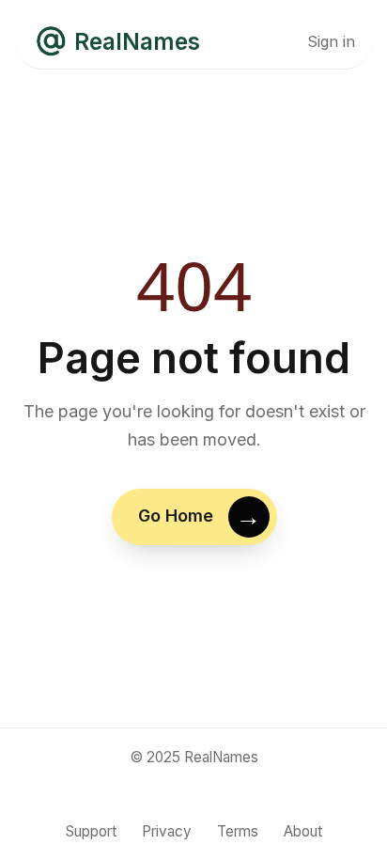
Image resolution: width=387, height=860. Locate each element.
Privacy (167, 831)
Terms (237, 831)
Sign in (331, 41)
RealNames (137, 41)
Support (91, 831)
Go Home (174, 516)
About (303, 831)
